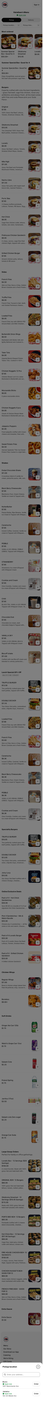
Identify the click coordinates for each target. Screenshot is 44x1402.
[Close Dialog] (38, 1366)
